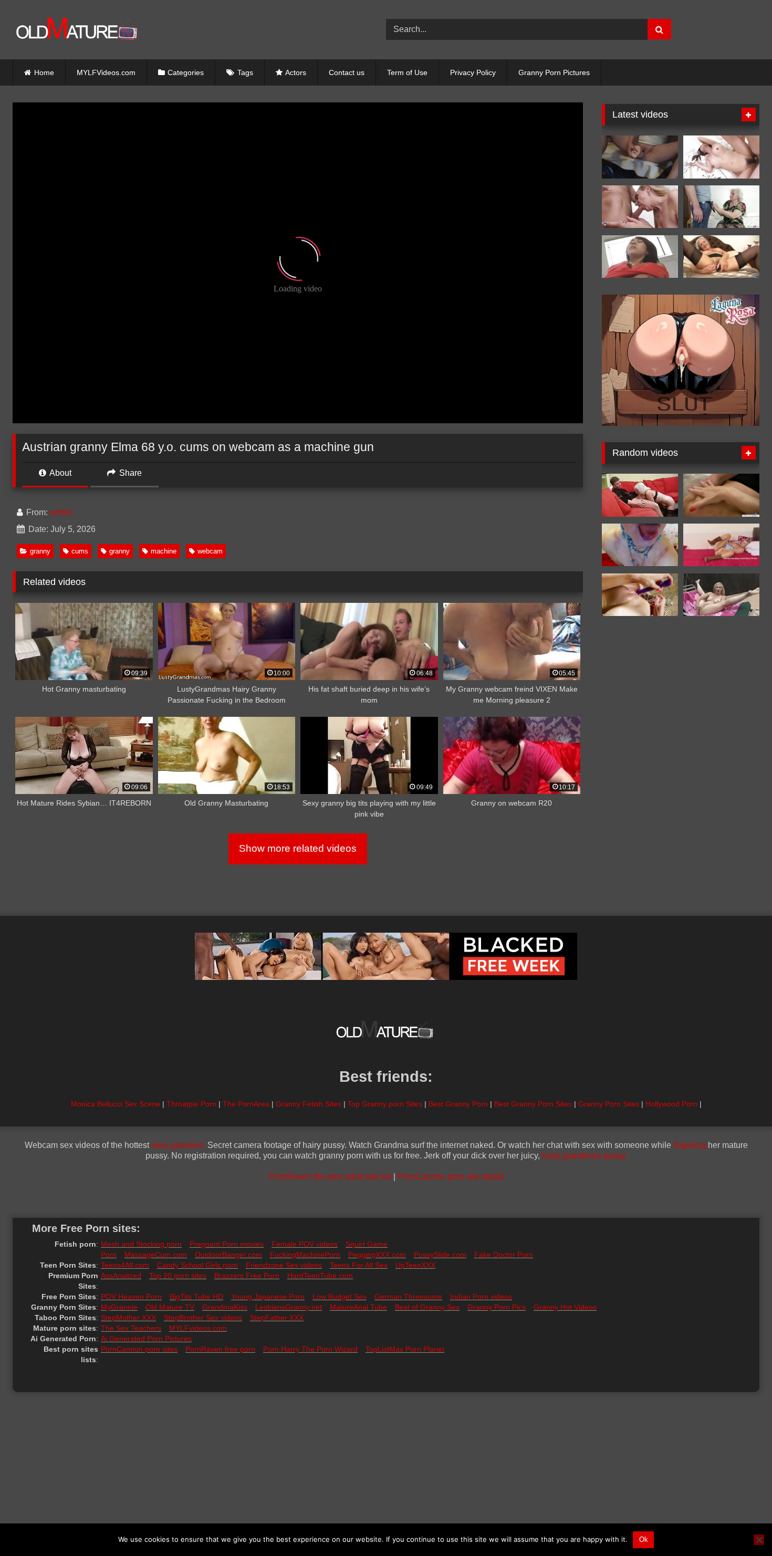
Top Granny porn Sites (385, 1104)
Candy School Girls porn (197, 1265)
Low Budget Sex (339, 1296)
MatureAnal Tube (358, 1307)
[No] (759, 1539)
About (59, 472)
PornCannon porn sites (139, 1349)
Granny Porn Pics (496, 1307)
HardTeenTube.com (320, 1275)
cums (79, 551)
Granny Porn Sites (608, 1104)
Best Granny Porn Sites (533, 1104)
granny (40, 551)
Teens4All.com (125, 1265)
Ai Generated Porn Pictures (146, 1338)
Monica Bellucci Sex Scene (115, 1104)
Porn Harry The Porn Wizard (310, 1349)
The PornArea (246, 1104)
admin (61, 512)
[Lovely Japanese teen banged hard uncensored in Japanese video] (640, 256)
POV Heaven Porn (131, 1296)
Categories (186, 72)
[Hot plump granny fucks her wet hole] (721, 256)
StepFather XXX (277, 1317)
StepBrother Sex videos (203, 1317)
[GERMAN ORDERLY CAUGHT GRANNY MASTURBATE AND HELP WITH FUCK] (721, 206)
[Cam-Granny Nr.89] (640, 545)
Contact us (346, 72)
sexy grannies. (178, 1145)
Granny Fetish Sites (308, 1104)
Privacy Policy (473, 72)
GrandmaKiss (224, 1307)
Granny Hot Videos (565, 1307)
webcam (210, 551)
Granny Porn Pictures (554, 72)
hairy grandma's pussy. (584, 1155)
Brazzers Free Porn (246, 1275)
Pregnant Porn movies (227, 1244)
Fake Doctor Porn (503, 1254)
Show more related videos (298, 848)
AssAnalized (121, 1275)
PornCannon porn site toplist (451, 1176)
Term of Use (407, 72)
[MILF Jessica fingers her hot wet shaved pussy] (721, 545)
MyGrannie (119, 1307)
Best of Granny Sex (427, 1307)
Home (44, 72)
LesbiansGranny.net (288, 1307)
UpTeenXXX (415, 1265)
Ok (643, 1539)
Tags (245, 72)
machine (163, 551)
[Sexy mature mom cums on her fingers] (721, 495)
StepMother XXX (128, 1317)
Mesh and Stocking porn (141, 1244)
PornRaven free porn (220, 1349)
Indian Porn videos (481, 1296)
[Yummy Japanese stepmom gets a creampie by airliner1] (721, 157)
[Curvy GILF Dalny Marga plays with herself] (640, 595)
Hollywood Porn (671, 1104)
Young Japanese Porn (268, 1296)
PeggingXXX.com (377, 1254)
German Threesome (408, 1296)
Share (129, 472)
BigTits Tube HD (196, 1296)
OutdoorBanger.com (228, 1254)
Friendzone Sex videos (284, 1265)
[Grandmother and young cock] (640, 206)
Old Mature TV (169, 1307)
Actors (295, 72)
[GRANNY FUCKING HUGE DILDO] (640, 157)
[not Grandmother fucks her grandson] (640, 495)
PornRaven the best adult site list (330, 1176)
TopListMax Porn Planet (405, 1349)
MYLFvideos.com (198, 1328)
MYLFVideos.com (106, 72)
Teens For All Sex (359, 1265)
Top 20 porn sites (177, 1275)
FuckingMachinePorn (305, 1254)
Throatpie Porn (191, 1104)
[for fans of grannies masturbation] (721, 595)
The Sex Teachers (131, 1328)
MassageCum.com (155, 1254)
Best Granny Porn (458, 1104)
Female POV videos (305, 1244)
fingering (689, 1145)
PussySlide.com (440, 1254)
